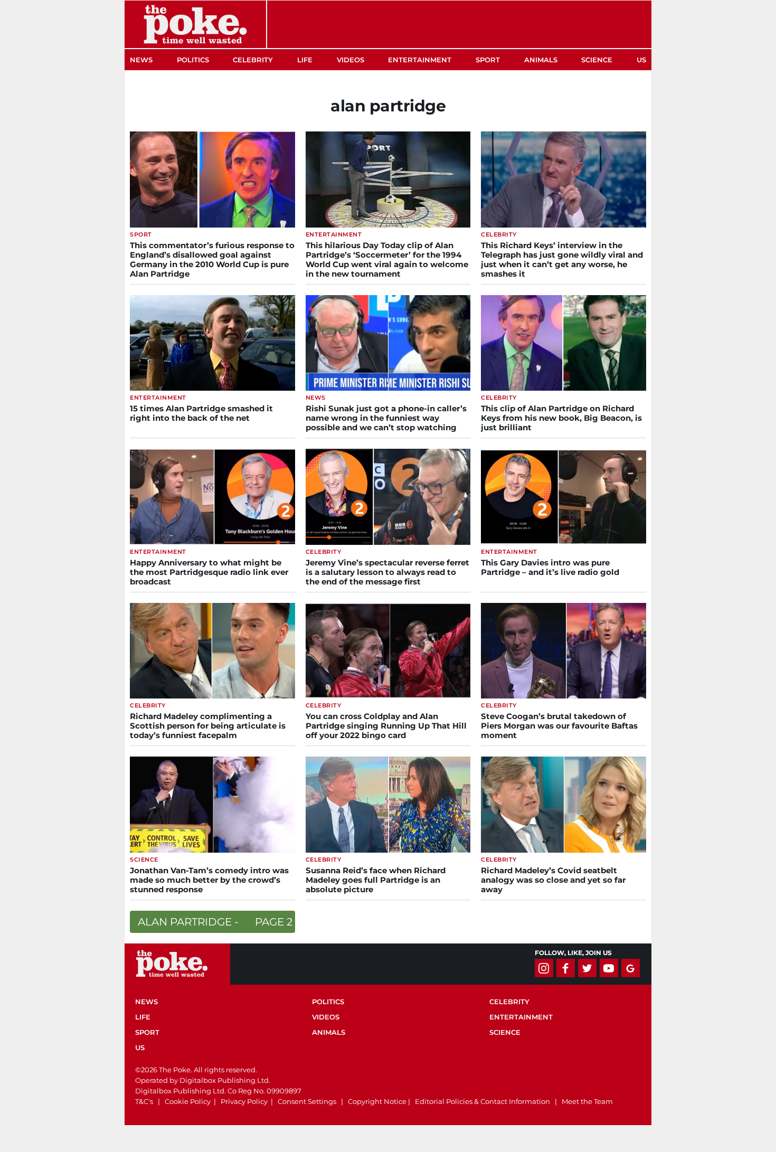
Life (305, 59)
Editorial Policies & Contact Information (482, 1101)
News (141, 59)
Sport (488, 59)
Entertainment (419, 59)
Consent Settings (307, 1101)
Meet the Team (587, 1101)
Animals (540, 59)
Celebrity (253, 59)
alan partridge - (215, 921)
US (641, 59)
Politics (193, 59)
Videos (350, 59)
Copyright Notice (377, 1101)
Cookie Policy (188, 1101)
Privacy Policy (244, 1101)
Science (596, 59)
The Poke (195, 24)
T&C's (144, 1101)
